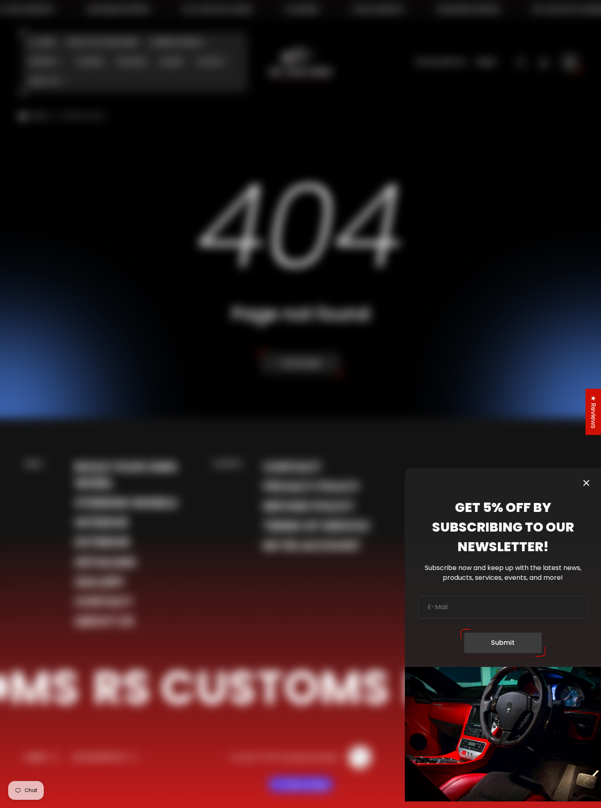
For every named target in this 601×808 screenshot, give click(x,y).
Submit (503, 642)
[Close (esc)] (586, 483)
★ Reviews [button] (593, 412)
